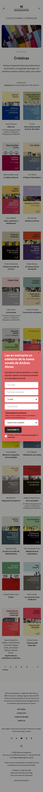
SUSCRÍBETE (13, 430)
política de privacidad (28, 435)
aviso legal (11, 437)
